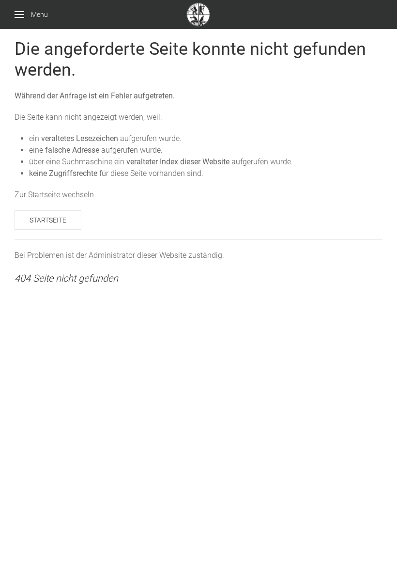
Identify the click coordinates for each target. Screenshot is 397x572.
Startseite (48, 220)
